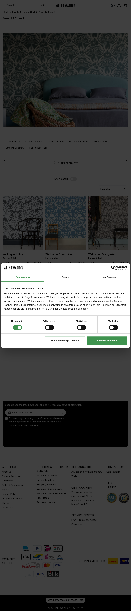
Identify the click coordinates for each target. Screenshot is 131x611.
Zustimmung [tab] (23, 277)
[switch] (49, 327)
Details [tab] (65, 277)
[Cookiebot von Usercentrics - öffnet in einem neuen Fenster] (113, 268)
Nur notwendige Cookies (65, 340)
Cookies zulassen (107, 340)
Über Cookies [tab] (108, 277)
